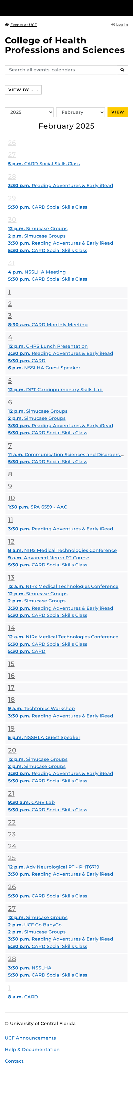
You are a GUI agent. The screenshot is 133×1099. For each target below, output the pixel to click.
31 (11, 263)
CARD (27, 361)
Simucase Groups (37, 228)
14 (11, 628)
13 (11, 577)
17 (11, 687)
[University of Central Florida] (49, 8)
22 (12, 822)
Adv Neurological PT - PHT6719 (53, 867)
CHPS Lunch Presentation (48, 346)
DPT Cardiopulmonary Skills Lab (55, 389)
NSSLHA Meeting (37, 272)
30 (12, 219)
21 (11, 793)
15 (11, 664)
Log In (122, 24)
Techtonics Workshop (41, 708)
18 (11, 699)
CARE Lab (31, 802)
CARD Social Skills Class (44, 164)
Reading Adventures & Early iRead (60, 185)
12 (11, 541)
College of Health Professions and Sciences (65, 45)
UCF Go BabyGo (35, 925)
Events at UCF (23, 25)
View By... (21, 89)
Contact (14, 1061)
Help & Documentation (32, 1049)
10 (11, 498)
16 (11, 676)
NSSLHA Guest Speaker (44, 368)
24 (12, 846)
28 (12, 176)
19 (11, 728)
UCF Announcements (30, 1038)
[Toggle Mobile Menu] (126, 7)
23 (12, 834)
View (117, 112)
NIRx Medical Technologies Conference (62, 550)
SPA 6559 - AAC (37, 507)
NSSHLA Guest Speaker (44, 737)
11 (10, 520)
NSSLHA (30, 968)
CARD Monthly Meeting (48, 325)
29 (12, 198)
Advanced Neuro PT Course (48, 558)
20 (12, 750)
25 (12, 858)
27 (12, 154)
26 (12, 143)
